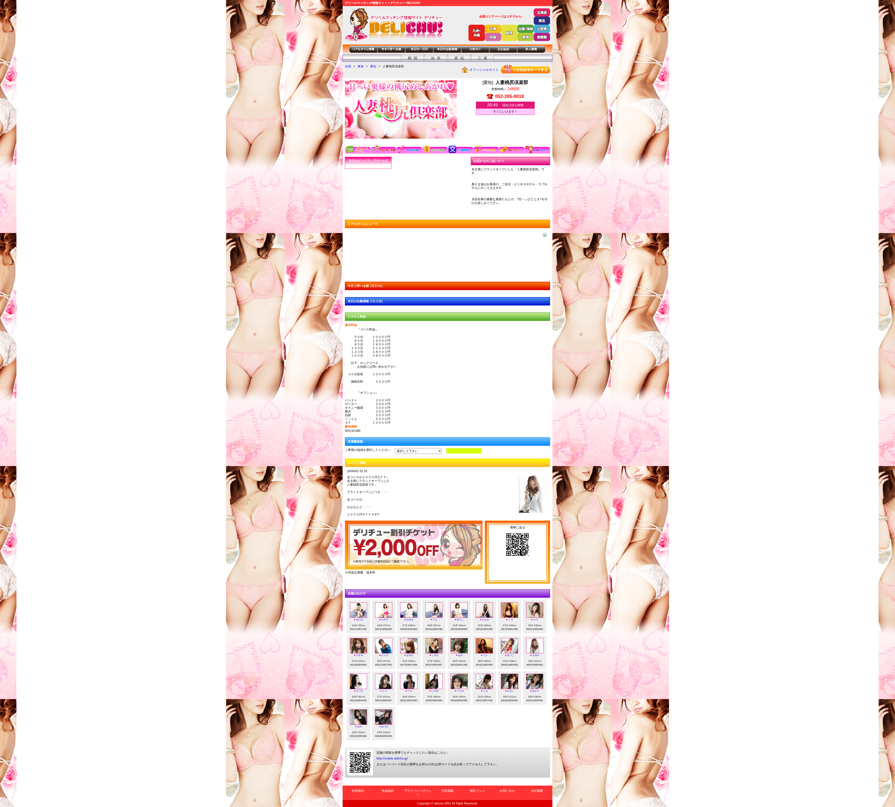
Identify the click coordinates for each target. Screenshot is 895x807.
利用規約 (358, 791)
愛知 (373, 66)
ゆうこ (460, 619)
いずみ (435, 691)
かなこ (510, 691)
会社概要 (537, 791)
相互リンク (477, 791)
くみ (485, 691)
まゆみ (535, 655)
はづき (384, 726)
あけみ (359, 619)
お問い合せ (507, 791)
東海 (361, 66)
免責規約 (388, 791)
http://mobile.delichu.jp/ (392, 758)
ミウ (510, 619)
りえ (435, 619)
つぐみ (460, 691)
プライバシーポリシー (417, 792)
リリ (384, 691)
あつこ (510, 655)
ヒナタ (384, 655)
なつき (359, 691)
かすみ (359, 655)
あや (359, 726)
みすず (384, 619)
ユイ (485, 655)
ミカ (410, 691)
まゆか (409, 655)
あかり (535, 691)
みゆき (409, 619)
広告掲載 (447, 791)
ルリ (536, 619)
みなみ (485, 619)
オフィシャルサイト (484, 70)
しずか (435, 655)
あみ (460, 655)
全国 (348, 66)
